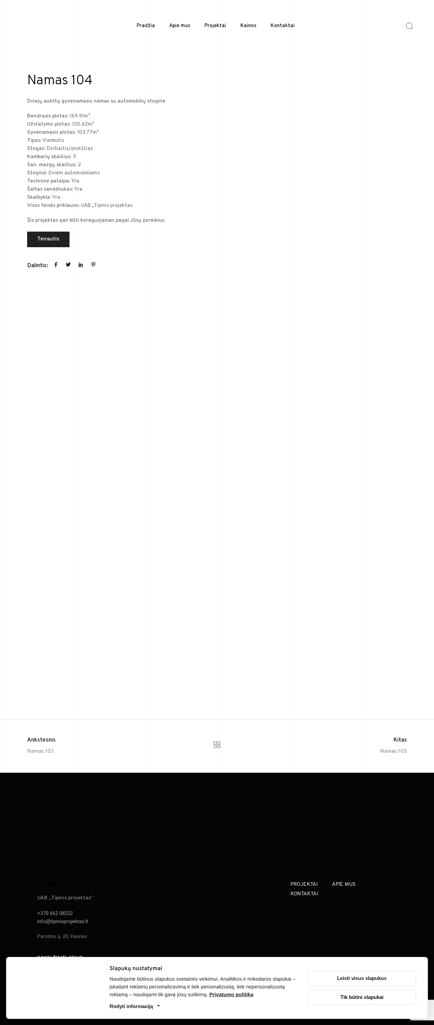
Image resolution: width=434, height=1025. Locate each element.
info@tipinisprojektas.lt (62, 921)
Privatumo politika (231, 995)
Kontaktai (283, 26)
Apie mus (179, 26)
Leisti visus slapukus (362, 978)
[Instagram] (388, 825)
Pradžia (146, 26)
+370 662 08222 (55, 913)
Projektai (215, 26)
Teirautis (48, 239)
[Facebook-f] (373, 825)
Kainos (248, 26)
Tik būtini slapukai (361, 997)
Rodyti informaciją (131, 1006)
